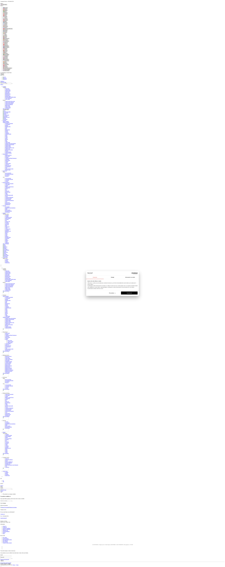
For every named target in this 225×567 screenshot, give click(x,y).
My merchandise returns (7, 539)
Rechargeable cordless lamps (10, 97)
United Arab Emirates (8, 68)
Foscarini (7, 222)
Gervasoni (7, 223)
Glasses (6, 185)
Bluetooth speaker (8, 210)
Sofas (6, 127)
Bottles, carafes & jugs (9, 186)
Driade (6, 437)
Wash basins (7, 372)
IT (5, 77)
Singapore (6, 55)
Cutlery (6, 194)
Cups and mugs (8, 199)
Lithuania (6, 39)
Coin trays (7, 164)
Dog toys (7, 176)
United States (6, 70)
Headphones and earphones (10, 207)
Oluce (6, 235)
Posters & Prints (8, 165)
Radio (6, 208)
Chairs (6, 137)
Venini (6, 241)
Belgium (5, 10)
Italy (5, 33)
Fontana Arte (7, 221)
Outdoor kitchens (8, 152)
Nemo (6, 234)
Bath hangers (7, 366)
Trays (6, 201)
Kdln (6, 225)
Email (1, 554)
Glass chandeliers (8, 98)
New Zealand (6, 47)
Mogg (6, 233)
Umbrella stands (8, 133)
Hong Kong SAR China (8, 28)
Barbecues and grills (9, 149)
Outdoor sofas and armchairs (10, 143)
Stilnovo (6, 240)
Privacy (6, 460)
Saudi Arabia (6, 54)
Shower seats (7, 364)
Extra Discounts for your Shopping (11, 464)
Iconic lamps (7, 99)
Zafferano (7, 242)
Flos (6, 220)
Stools (6, 138)
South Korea (6, 60)
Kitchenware (7, 204)
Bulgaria (5, 12)
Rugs (6, 140)
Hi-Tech (6, 421)
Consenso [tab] (95, 277)
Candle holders (8, 163)
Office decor (7, 156)
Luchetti (6, 447)
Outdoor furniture (6, 122)
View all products (6, 108)
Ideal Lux (7, 224)
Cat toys (6, 181)
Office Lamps (7, 106)
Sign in (1, 485)
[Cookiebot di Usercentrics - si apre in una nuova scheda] (132, 273)
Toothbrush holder (8, 361)
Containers (7, 159)
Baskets (6, 125)
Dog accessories (8, 173)
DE (6, 79)
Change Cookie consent (7, 542)
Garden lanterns (8, 151)
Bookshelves (7, 129)
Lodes (6, 227)
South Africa (6, 59)
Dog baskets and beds (9, 174)
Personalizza (111, 293)
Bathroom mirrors (8, 368)
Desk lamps (7, 92)
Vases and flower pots (9, 168)
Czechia (5, 18)
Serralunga (7, 238)
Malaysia (6, 42)
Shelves (6, 130)
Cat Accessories (8, 178)
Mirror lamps (7, 105)
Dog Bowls (7, 175)
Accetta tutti (129, 293)
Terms (17, 564)
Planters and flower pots (9, 147)
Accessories (7, 206)
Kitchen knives (8, 203)
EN (6, 78)
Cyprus (5, 17)
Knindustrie (7, 226)
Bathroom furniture (8, 371)
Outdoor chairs (8, 146)
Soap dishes (7, 360)
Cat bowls (7, 180)
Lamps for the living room (10, 101)
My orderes (5, 537)
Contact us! (2, 514)
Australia (5, 7)
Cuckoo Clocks (10, 341)
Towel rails (7, 357)
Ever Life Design (8, 438)
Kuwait (5, 36)
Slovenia (5, 58)
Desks (6, 136)
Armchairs (7, 132)
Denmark (6, 20)
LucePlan (7, 229)
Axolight (6, 216)
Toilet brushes (7, 358)
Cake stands (7, 184)
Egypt (5, 21)
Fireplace (7, 157)
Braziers (6, 150)
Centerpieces (7, 187)
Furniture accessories (9, 123)
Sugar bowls (7, 202)
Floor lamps (7, 94)
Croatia (5, 16)
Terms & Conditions (9, 459)
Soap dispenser (8, 363)
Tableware (7, 190)
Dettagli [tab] (112, 277)
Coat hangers (7, 124)
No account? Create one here (5, 562)
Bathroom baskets (8, 365)
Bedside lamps (8, 93)
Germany (6, 26)
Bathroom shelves (8, 367)
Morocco (5, 44)
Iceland (5, 31)
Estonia (5, 22)
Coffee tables (7, 142)
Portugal (5, 50)
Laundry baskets (8, 362)
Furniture (7, 261)
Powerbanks (7, 212)
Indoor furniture (6, 121)
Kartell (6, 443)
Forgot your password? (4, 559)
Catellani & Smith (8, 217)
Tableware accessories (9, 183)
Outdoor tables (8, 145)
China (5, 15)
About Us (7, 458)
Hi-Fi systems (7, 209)
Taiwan (5, 65)
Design (6, 260)
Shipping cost (7, 463)
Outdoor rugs (7, 148)
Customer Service (3, 1)
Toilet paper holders (8, 359)
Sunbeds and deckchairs (9, 144)
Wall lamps (7, 88)
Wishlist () (2, 81)
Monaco (5, 43)
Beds (6, 128)
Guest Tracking (5, 538)
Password (2, 557)
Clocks (6, 162)
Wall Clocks (10, 340)
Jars (6, 189)
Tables (6, 141)
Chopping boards (8, 198)
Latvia (5, 37)
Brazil (5, 11)
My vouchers (5, 541)
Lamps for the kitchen (9, 103)
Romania (5, 53)
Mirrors (6, 139)
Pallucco (6, 236)
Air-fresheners (7, 166)
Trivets (6, 196)
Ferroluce (7, 219)
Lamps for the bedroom (9, 102)
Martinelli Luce (8, 231)
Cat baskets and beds (9, 179)
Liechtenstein (6, 38)
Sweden (5, 63)
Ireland (5, 32)
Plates (6, 193)
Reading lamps (8, 96)
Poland (5, 49)
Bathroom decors (8, 155)
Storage (6, 131)
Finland (5, 23)
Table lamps (7, 91)
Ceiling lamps (7, 89)
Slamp (6, 239)
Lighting (6, 259)
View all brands (6, 453)
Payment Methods (8, 462)
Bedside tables (7, 126)
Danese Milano (8, 218)
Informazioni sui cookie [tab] (130, 277)
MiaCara (6, 232)
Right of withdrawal (9, 461)
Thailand (5, 66)
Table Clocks (10, 342)
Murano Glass (7, 169)
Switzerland (6, 64)
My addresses (5, 540)
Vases (6, 167)
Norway (5, 48)
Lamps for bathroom (9, 104)
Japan (5, 34)
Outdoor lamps (8, 107)
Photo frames (7, 160)
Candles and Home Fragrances (11, 158)
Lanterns (6, 161)
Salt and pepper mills (9, 195)
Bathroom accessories (9, 370)
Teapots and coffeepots (9, 200)
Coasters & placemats (9, 197)
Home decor (7, 262)
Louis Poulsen (7, 228)
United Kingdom (7, 69)
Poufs (6, 135)
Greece (5, 27)
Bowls (6, 188)
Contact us (7, 467)
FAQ (6, 466)
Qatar (5, 52)
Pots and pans (7, 402)
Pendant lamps (8, 90)
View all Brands (6, 243)
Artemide (7, 215)
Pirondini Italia (8, 237)
